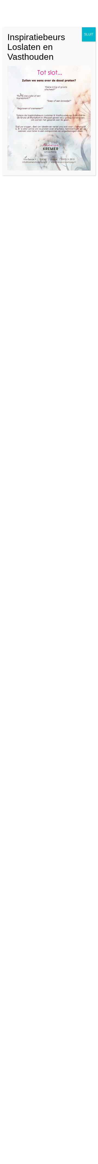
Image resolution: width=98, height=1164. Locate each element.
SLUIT (88, 34)
